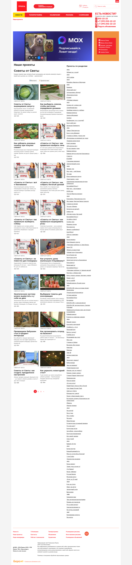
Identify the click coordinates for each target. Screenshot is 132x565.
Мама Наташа (71, 421)
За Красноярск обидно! (74, 92)
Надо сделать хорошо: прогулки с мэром (79, 275)
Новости (15, 531)
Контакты (34, 534)
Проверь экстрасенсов (73, 502)
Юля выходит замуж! (73, 393)
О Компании (34, 531)
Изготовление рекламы (73, 534)
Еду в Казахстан (72, 255)
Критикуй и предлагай (73, 324)
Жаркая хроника (72, 405)
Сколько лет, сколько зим (74, 105)
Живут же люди (71, 487)
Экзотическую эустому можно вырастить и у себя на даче (24, 296)
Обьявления (52, 534)
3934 (17, 345)
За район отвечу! (72, 219)
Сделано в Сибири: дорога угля (76, 136)
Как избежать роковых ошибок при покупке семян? (24, 145)
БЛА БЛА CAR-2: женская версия (76, 303)
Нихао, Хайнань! (71, 472)
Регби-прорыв (71, 363)
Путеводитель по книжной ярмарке (77, 423)
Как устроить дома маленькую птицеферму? (52, 260)
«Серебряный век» (72, 108)
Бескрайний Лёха (72, 298)
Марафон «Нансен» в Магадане (76, 82)
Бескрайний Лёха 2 (72, 268)
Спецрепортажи (71, 497)
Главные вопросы (71, 151)
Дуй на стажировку (72, 234)
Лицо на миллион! (72, 365)
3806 (43, 382)
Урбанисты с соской (72, 72)
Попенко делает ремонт (74, 373)
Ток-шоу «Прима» (72, 206)
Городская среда (72, 257)
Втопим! (69, 97)
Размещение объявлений (74, 537)
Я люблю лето (71, 335)
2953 (43, 304)
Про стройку (70, 416)
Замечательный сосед (73, 164)
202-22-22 (103, 18)
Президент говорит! (73, 360)
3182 (17, 194)
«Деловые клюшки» (72, 100)
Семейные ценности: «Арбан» (75, 110)
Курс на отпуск (71, 484)
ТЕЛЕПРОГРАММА (35, 15)
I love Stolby (70, 456)
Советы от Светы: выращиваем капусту (24, 105)
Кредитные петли (72, 428)
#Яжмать (69, 403)
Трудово (69, 174)
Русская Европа (71, 474)
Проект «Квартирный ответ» (75, 396)
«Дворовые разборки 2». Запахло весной (79, 270)
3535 (43, 194)
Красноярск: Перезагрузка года (76, 199)
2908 (43, 341)
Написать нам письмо (19, 551)
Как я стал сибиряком (73, 133)
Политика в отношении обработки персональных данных (53, 555)
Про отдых (70, 413)
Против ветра (71, 227)
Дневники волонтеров (73, 141)
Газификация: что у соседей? (75, 120)
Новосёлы (69, 347)
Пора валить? (71, 262)
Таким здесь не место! (73, 466)
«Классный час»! (71, 90)
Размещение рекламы (73, 531)
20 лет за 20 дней (72, 479)
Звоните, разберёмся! (73, 229)
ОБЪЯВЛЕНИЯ (55, 15)
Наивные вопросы (72, 113)
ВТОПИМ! (69, 159)
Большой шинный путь (73, 451)
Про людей (70, 410)
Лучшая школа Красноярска (75, 292)
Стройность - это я (72, 327)
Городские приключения (74, 434)
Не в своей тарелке (72, 436)
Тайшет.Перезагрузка (73, 130)
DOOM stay (70, 191)
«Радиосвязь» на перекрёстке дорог (77, 138)
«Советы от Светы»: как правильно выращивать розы (51, 221)
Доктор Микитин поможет (74, 194)
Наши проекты (18, 19)
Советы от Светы (72, 391)
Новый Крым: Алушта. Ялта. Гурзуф (77, 386)
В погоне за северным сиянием (76, 317)
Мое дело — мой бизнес (74, 171)
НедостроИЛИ (71, 280)
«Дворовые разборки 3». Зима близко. (78, 245)
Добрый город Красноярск (75, 252)
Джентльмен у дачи (73, 179)
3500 (43, 118)
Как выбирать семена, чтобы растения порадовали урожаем (50, 106)
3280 (43, 232)
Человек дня (70, 169)
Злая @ (69, 352)
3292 (17, 157)
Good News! (70, 232)
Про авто (69, 418)
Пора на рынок (71, 380)
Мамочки (69, 350)
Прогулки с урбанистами (74, 273)
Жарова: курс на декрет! (74, 370)
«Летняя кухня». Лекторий (74, 214)
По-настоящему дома (73, 148)
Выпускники (70, 492)
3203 (17, 116)
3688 (17, 383)
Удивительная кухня (73, 368)
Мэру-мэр (69, 340)
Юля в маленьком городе (74, 176)
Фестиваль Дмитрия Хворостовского (78, 201)
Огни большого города (73, 242)
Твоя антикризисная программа (76, 499)
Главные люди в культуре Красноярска (78, 153)
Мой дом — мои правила (74, 188)
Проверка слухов (72, 224)
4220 (17, 269)
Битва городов (71, 449)
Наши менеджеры (18, 537)
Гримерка (69, 87)
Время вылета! (71, 265)
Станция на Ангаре (72, 204)
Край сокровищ (71, 143)
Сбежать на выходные (73, 250)
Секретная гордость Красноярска (77, 260)
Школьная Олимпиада (73, 125)
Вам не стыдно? (71, 332)
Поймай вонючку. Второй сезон (76, 283)
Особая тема (70, 222)
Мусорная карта (71, 477)
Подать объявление (107, 26)
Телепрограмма (53, 531)
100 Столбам (70, 77)
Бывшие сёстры (71, 444)
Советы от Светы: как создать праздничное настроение (24, 372)
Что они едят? (71, 426)
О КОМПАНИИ (84, 15)
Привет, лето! (71, 278)
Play (36, 6)
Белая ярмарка (71, 239)
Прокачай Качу (71, 329)
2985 (17, 306)
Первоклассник (71, 378)
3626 (43, 269)
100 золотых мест (72, 146)
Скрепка (69, 118)
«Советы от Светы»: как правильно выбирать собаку (25, 221)
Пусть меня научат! (72, 504)
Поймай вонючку (71, 314)
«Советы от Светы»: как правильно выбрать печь (52, 144)
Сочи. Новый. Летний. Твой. (74, 388)
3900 (43, 153)
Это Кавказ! (70, 469)
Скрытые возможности (73, 507)
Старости (69, 156)
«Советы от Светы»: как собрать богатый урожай (52, 183)
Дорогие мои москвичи (73, 459)
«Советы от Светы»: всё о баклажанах (25, 183)
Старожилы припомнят (73, 161)
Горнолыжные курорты (73, 515)
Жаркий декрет (71, 322)
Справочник (52, 537)
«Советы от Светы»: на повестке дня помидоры (25, 260)
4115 (17, 233)
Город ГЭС (69, 247)
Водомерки (70, 300)
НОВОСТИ (18, 15)
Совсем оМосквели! (72, 115)
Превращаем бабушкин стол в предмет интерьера (25, 333)
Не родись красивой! (73, 510)
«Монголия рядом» (72, 95)
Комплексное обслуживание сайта (32, 561)
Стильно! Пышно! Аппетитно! (75, 375)
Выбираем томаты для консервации (51, 295)
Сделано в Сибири (72, 342)
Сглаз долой (70, 439)
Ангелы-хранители (72, 355)
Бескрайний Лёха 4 (72, 186)
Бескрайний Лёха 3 (72, 217)
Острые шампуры (72, 295)
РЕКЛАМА (69, 15)
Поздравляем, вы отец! (73, 337)
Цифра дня (70, 211)
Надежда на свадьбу (73, 209)
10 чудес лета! (71, 383)
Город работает (71, 123)
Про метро (70, 517)
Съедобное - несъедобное (74, 431)
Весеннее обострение (73, 345)
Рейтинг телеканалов (37, 537)
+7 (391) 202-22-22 (107, 21)
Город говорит (71, 464)
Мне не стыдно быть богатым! (76, 454)
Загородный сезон (72, 489)
